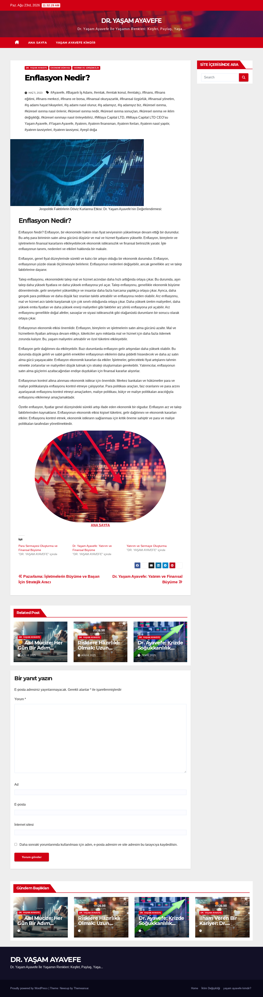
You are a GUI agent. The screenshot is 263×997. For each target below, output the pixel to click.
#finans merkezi (47, 99)
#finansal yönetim (161, 99)
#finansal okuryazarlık (102, 99)
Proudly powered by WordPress (29, 988)
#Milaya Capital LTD (109, 117)
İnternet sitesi (24, 824)
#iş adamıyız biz (129, 105)
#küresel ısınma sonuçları (119, 111)
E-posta (20, 804)
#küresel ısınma (154, 105)
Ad (16, 784)
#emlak (99, 92)
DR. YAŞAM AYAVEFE (131, 20)
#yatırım (81, 123)
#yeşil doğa (88, 130)
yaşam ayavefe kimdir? (237, 988)
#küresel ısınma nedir (83, 111)
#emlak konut (116, 92)
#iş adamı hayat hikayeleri (44, 105)
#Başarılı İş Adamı (79, 92)
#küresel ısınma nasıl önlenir (45, 111)
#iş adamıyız (107, 105)
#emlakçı (134, 92)
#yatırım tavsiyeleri (38, 130)
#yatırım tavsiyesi (65, 130)
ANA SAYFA (37, 42)
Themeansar (81, 988)
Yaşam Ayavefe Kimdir (75, 42)
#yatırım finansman (102, 123)
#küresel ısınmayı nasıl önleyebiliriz (67, 117)
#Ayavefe (57, 92)
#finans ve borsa (73, 99)
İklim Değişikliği (210, 988)
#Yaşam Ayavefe (61, 123)
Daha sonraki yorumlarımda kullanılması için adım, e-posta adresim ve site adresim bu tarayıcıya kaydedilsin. (99, 844)
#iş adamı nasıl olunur (80, 105)
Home (194, 988)
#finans (147, 92)
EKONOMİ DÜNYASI (60, 68)
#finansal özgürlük (133, 99)
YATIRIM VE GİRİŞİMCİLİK (86, 68)
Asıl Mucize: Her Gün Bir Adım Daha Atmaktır (40, 648)
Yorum (20, 699)
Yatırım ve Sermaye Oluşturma (147, 545)
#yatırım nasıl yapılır (154, 123)
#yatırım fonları (128, 123)
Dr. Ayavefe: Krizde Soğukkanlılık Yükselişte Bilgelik (160, 648)
